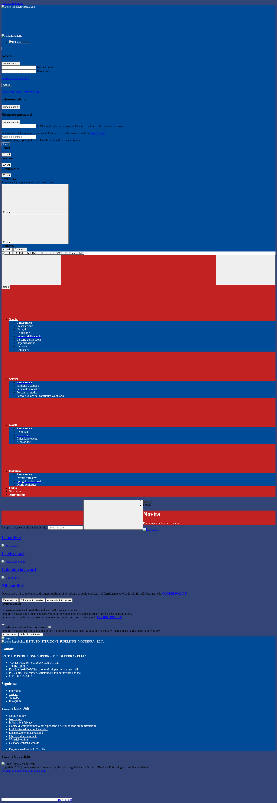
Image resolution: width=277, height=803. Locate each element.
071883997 (21, 666)
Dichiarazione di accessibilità (26, 732)
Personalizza (10, 600)
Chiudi (6, 154)
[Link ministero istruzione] (18, 6)
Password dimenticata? (15, 78)
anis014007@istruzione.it (48, 669)
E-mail (41, 125)
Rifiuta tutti (32, 600)
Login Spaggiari (98, 133)
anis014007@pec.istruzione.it (49, 672)
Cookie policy (17, 715)
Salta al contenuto (12, 3)
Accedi (7, 48)
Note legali (15, 719)
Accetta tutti (59, 600)
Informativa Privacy (21, 722)
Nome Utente (45, 67)
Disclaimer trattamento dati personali (23, 770)
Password (43, 71)
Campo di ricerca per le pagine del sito (24, 527)
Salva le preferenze (30, 634)
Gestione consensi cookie (24, 742)
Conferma (20, 249)
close (6, 286)
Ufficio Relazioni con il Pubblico (28, 729)
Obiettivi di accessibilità (23, 736)
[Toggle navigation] (31, 270)
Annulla (7, 249)
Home (146, 501)
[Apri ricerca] (245, 270)
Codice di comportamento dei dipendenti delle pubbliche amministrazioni (52, 725)
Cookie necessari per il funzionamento (25, 627)
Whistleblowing (18, 739)
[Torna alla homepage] (138, 253)
